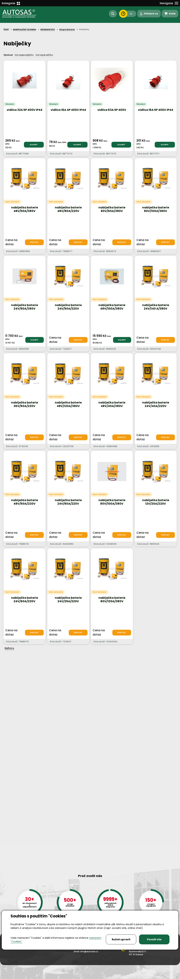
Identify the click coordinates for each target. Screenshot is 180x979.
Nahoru (9, 648)
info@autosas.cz (89, 951)
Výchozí (8, 54)
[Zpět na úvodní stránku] (22, 14)
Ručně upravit (121, 939)
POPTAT (34, 242)
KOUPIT (34, 144)
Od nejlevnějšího (24, 54)
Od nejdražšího (44, 54)
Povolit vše (154, 939)
